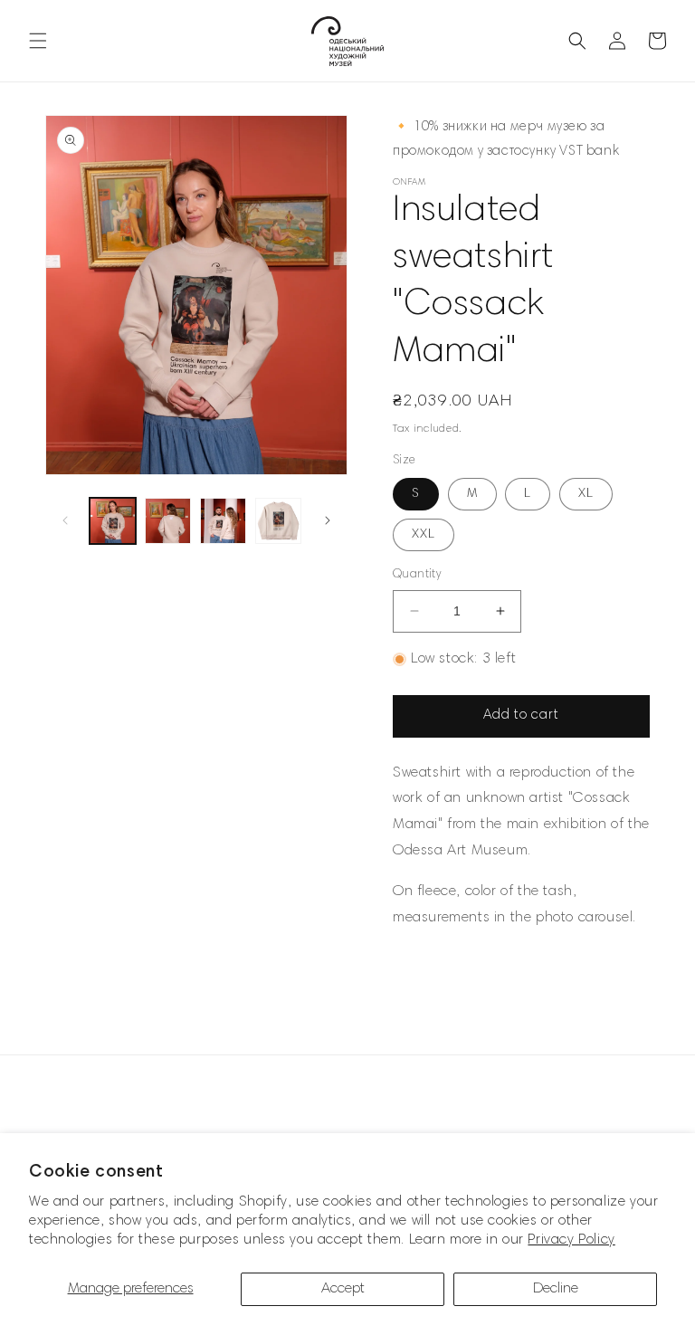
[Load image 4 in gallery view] (278, 521)
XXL (423, 535)
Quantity (417, 575)
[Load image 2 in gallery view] (168, 521)
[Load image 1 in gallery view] (113, 521)
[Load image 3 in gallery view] (223, 521)
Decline (555, 1289)
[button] (38, 41)
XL (586, 494)
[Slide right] (328, 520)
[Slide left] (65, 520)
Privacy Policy (571, 1240)
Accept (343, 1289)
